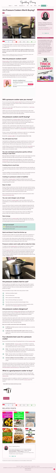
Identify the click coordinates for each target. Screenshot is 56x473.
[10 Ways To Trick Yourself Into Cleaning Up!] (45, 69)
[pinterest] (9, 456)
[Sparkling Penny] (28, 2)
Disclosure (22, 466)
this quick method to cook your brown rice (10, 367)
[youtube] (15, 456)
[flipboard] (12, 456)
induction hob (23, 128)
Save (3, 41)
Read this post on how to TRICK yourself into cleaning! (16, 226)
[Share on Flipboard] (16, 42)
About (39, 5)
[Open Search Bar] (47, 5)
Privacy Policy (18, 466)
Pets (27, 5)
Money (35, 5)
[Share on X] (24, 42)
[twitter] (13, 456)
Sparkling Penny (17, 460)
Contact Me (38, 466)
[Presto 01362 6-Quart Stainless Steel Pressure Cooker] (19, 390)
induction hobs (14, 246)
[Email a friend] (31, 42)
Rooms (10, 5)
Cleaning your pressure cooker (8, 195)
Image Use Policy (33, 466)
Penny (10, 15)
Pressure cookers (5, 61)
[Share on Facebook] (8, 42)
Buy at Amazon (6, 398)
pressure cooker (18, 101)
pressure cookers (17, 119)
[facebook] (10, 456)
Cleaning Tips (21, 5)
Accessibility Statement (27, 466)
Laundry (16, 5)
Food (31, 5)
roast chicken (30, 146)
